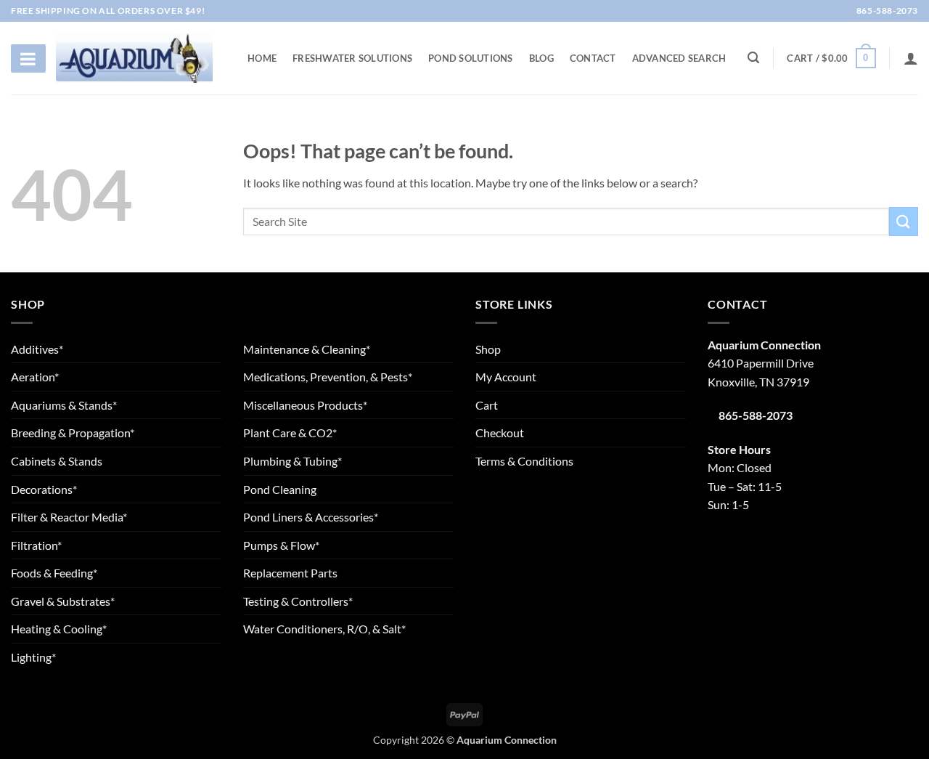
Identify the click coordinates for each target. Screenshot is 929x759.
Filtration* (36, 545)
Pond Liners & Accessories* (310, 517)
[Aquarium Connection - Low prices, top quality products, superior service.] (134, 57)
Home (262, 58)
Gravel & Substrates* (63, 601)
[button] (831, 58)
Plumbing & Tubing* (292, 461)
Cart (486, 405)
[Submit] (903, 221)
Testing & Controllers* (298, 601)
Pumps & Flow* (281, 545)
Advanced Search (679, 58)
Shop (488, 349)
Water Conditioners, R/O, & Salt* (324, 629)
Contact (593, 58)
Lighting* (33, 657)
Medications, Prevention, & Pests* (327, 376)
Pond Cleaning (279, 489)
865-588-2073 (886, 10)
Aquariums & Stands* (64, 405)
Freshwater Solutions (352, 58)
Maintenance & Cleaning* (306, 349)
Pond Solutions (470, 58)
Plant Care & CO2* (290, 432)
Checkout (499, 432)
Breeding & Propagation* (72, 432)
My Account (505, 376)
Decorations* (44, 489)
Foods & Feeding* (54, 573)
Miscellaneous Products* (305, 405)
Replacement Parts (290, 573)
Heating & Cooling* (59, 629)
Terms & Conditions (524, 461)
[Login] (911, 58)
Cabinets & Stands (56, 461)
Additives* (37, 349)
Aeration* (35, 376)
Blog (541, 58)
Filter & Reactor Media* (69, 517)
